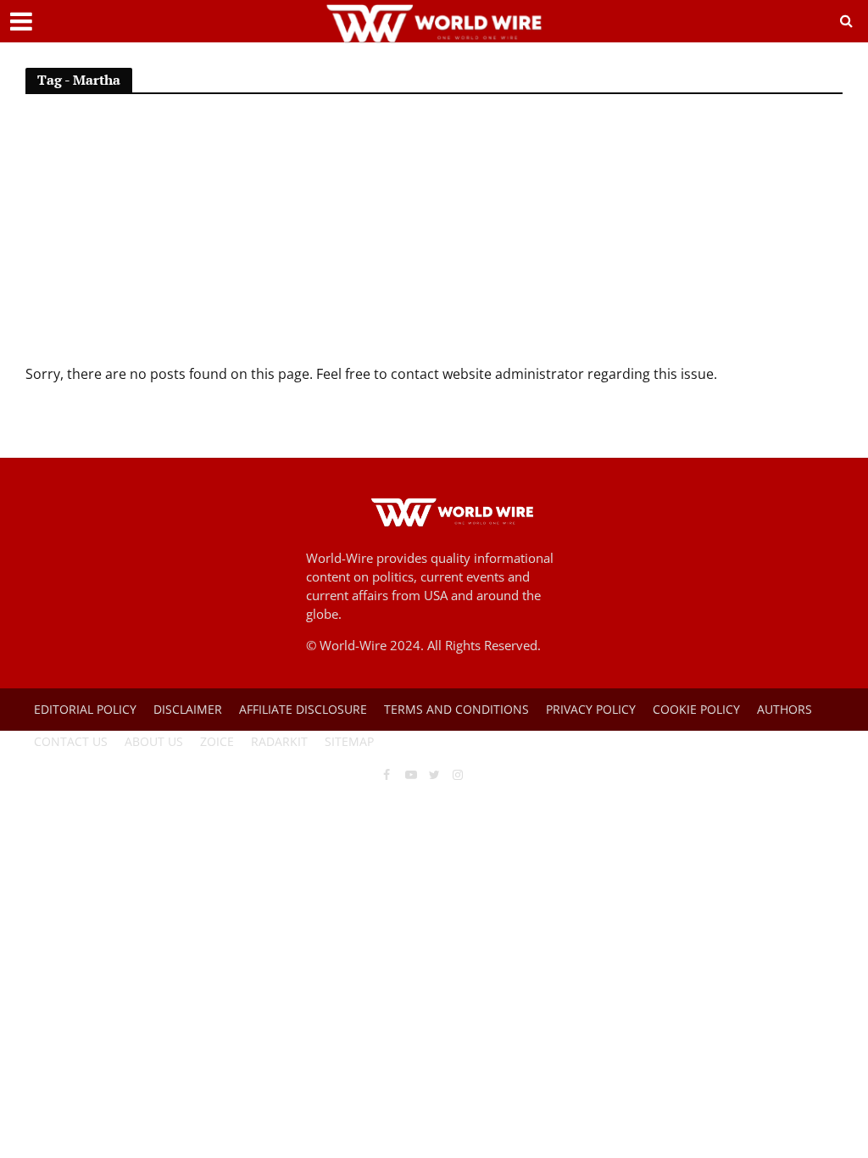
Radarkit (279, 741)
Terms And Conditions (456, 709)
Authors (784, 709)
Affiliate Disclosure (303, 709)
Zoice (217, 741)
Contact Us (71, 741)
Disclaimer (187, 709)
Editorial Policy (85, 709)
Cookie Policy (696, 709)
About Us (154, 741)
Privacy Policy (591, 709)
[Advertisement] (434, 236)
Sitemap (349, 741)
